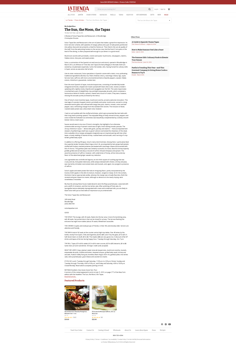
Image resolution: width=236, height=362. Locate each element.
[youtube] (169, 324)
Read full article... (70, 277)
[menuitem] (71, 15)
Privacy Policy (90, 339)
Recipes (162, 330)
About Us (128, 330)
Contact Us (90, 330)
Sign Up (162, 9)
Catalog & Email (103, 330)
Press (154, 330)
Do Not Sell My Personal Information (138, 339)
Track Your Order (76, 330)
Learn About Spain (141, 330)
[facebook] (162, 324)
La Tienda (70, 20)
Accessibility (113, 339)
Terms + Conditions (101, 339)
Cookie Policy (122, 339)
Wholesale (116, 330)
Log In (156, 9)
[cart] (169, 9)
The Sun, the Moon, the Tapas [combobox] (147, 20)
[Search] (150, 9)
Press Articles (80, 20)
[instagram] (166, 324)
